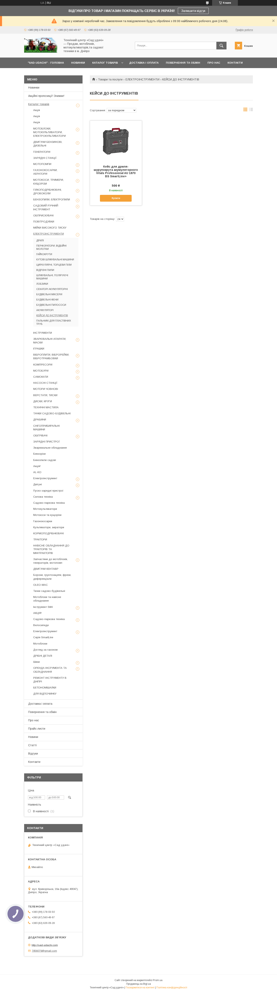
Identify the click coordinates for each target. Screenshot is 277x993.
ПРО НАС (213, 62)
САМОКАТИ (40, 376)
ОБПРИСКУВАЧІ (43, 215)
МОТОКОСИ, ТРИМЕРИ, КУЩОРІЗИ (48, 181)
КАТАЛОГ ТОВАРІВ (105, 62)
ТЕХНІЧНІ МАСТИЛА (46, 407)
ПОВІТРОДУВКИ (43, 221)
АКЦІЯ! (37, 613)
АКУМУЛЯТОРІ (45, 310)
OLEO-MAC (40, 584)
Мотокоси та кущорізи (47, 514)
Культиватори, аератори (48, 527)
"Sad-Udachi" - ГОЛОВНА (46, 62)
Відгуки (33, 753)
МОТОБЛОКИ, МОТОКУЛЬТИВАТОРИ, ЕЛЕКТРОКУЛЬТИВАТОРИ (49, 132)
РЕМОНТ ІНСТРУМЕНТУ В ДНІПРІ (50, 679)
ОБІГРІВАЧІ (40, 435)
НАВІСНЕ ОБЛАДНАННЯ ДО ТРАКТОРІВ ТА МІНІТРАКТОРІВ (51, 549)
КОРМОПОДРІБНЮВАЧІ (48, 533)
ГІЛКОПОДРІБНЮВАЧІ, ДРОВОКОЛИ (47, 191)
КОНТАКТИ (235, 62)
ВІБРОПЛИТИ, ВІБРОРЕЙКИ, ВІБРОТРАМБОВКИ (51, 356)
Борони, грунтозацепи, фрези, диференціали (52, 576)
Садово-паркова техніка (49, 502)
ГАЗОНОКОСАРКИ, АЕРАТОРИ (45, 172)
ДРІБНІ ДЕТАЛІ (42, 655)
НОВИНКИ (78, 62)
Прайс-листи (36, 728)
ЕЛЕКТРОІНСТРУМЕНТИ (142, 79)
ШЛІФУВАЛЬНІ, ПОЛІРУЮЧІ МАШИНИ (52, 277)
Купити (116, 198)
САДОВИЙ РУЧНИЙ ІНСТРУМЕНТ (45, 207)
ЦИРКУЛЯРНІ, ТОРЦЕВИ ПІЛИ (54, 264)
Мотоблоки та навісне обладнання (47, 598)
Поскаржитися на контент (140, 987)
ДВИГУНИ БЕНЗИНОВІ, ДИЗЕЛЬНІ (47, 143)
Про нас (33, 720)
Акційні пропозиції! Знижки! (46, 95)
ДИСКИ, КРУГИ (42, 401)
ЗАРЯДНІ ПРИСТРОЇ (46, 441)
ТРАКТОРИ (40, 539)
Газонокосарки (42, 521)
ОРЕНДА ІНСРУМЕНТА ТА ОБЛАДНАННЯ (50, 669)
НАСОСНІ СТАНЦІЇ (45, 382)
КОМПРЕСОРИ (42, 364)
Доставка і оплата (40, 703)
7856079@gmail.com (44, 950)
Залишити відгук (193, 11)
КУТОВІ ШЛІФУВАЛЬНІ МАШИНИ (55, 259)
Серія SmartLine (43, 637)
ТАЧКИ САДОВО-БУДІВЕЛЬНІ (52, 413)
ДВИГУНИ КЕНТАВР (45, 568)
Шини (36, 661)
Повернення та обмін (42, 712)
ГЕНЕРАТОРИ (41, 151)
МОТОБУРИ (40, 370)
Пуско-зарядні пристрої (48, 490)
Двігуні (37, 484)
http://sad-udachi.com (45, 944)
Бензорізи (39, 453)
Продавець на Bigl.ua (138, 983)
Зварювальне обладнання (50, 447)
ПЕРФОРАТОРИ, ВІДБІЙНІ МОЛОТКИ (51, 247)
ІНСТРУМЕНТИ (42, 332)
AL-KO (37, 472)
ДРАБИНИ (39, 419)
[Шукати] (221, 45)
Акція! (37, 466)
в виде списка (251, 110)
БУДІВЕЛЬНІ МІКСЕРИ (49, 294)
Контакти (34, 761)
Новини (33, 737)
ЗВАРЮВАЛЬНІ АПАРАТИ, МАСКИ (49, 340)
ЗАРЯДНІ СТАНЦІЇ (45, 157)
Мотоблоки (40, 643)
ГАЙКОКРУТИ (44, 254)
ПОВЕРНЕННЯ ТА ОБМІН (183, 62)
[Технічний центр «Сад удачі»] (41, 52)
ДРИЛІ (40, 240)
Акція (36, 110)
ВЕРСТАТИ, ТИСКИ (45, 395)
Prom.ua (157, 980)
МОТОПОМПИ (42, 164)
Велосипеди (41, 625)
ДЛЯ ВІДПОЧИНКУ (44, 693)
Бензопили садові (44, 460)
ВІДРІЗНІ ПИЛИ (45, 270)
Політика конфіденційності (171, 987)
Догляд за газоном (45, 649)
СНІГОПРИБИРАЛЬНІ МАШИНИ (46, 427)
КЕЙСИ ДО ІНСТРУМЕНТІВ (52, 315)
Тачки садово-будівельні (49, 590)
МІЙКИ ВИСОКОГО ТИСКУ (49, 227)
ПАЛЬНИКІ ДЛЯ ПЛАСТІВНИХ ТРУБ (53, 322)
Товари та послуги (110, 79)
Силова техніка (43, 496)
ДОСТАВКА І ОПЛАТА (144, 62)
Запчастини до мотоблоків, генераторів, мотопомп (50, 561)
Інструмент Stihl (43, 606)
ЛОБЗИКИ (42, 283)
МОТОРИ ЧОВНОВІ (45, 388)
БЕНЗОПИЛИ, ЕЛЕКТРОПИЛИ (51, 199)
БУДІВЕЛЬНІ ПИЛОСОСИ (51, 305)
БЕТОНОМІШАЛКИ (44, 687)
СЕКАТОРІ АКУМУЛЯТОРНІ (52, 289)
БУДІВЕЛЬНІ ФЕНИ (47, 299)
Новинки (33, 87)
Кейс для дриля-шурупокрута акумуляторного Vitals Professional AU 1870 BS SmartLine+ (116, 171)
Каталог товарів (38, 104)
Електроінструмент (45, 478)
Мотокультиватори (45, 508)
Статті (32, 745)
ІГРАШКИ (38, 348)
